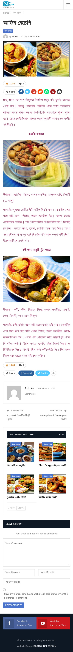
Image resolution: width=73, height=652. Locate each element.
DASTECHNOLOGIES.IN (44, 646)
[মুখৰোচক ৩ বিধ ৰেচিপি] (21, 484)
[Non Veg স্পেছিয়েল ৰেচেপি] (52, 452)
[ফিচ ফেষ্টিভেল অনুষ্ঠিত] (21, 452)
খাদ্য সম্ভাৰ (8, 31)
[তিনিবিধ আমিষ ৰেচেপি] (52, 484)
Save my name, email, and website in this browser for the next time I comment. (36, 596)
